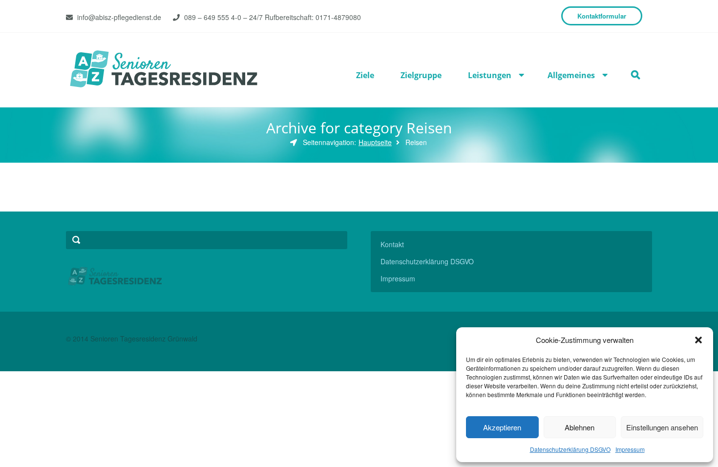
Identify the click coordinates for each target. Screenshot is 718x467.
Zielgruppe (421, 75)
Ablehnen (579, 427)
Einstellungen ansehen (662, 427)
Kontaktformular (601, 16)
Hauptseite (375, 142)
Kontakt (392, 244)
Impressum (630, 449)
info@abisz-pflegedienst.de (119, 17)
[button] (698, 340)
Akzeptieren (502, 427)
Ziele (365, 75)
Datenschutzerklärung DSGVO (570, 449)
